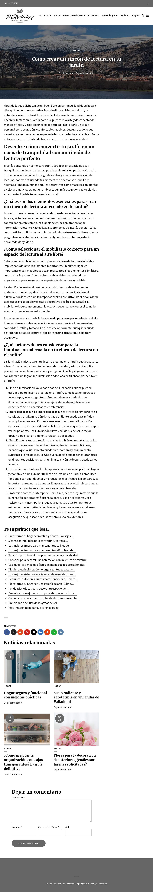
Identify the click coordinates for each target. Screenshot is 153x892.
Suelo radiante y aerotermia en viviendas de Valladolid (76, 697)
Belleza (124, 15)
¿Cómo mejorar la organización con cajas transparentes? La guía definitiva (23, 762)
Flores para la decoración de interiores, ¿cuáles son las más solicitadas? (75, 759)
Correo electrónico (48, 827)
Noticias (44, 15)
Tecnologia (108, 15)
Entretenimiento (73, 15)
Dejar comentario (85, 73)
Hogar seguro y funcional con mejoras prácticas (25, 695)
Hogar (135, 15)
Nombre (17, 827)
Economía (93, 15)
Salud (57, 15)
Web (67, 827)
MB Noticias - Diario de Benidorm (60, 883)
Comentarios (18, 797)
